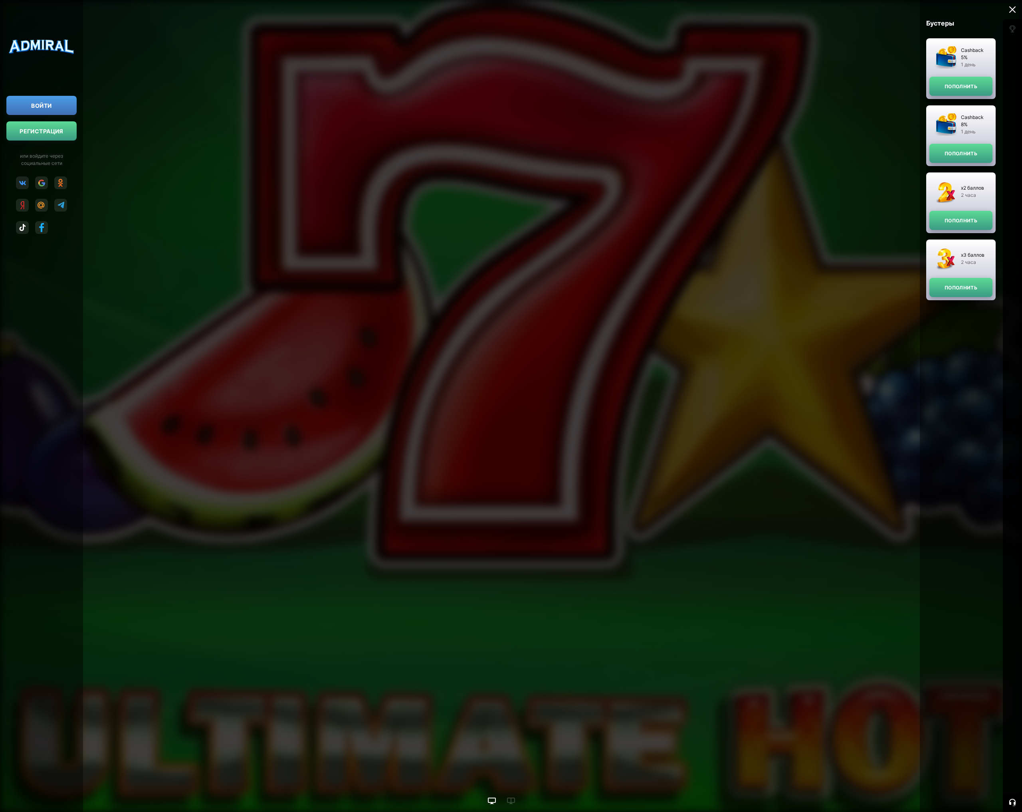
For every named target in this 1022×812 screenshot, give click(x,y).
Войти (41, 105)
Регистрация (41, 131)
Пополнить (961, 86)
